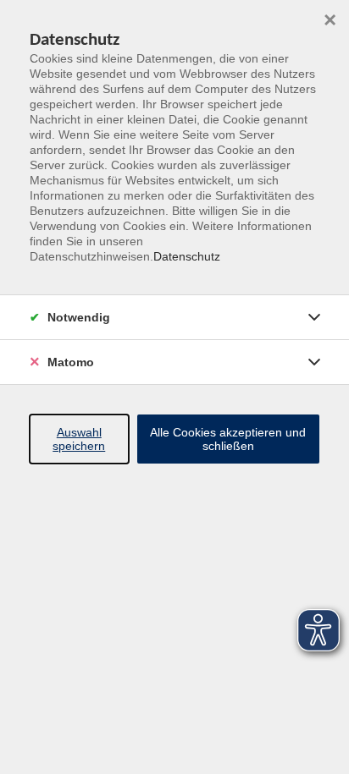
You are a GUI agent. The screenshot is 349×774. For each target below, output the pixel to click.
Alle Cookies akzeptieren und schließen (228, 439)
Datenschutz (186, 256)
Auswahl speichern (79, 439)
